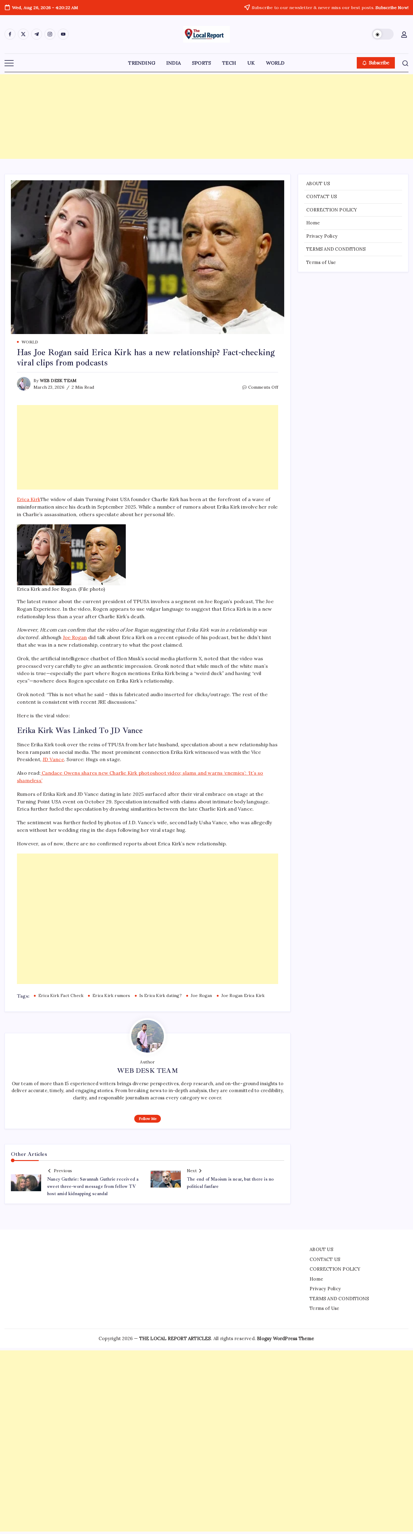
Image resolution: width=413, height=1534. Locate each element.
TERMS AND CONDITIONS (336, 249)
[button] (383, 34)
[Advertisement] (206, 116)
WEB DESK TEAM (58, 380)
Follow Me (148, 1118)
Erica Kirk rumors (111, 995)
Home (313, 223)
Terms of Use (321, 262)
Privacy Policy (321, 236)
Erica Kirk (28, 499)
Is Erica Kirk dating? (160, 995)
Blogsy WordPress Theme (285, 1338)
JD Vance (53, 759)
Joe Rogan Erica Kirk (243, 995)
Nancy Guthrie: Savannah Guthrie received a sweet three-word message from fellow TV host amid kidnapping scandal (92, 1186)
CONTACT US (321, 196)
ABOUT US (318, 183)
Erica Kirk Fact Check (60, 995)
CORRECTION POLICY (331, 210)
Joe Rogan (75, 637)
